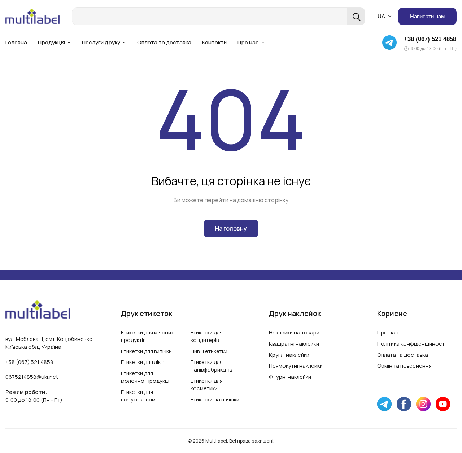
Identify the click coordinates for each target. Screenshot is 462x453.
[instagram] (423, 404)
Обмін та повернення (404, 365)
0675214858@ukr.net (31, 377)
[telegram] (384, 404)
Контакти (214, 42)
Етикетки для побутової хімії (139, 395)
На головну (231, 228)
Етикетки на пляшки (215, 399)
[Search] (356, 16)
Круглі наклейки (289, 355)
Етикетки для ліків (142, 362)
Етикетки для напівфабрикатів (211, 365)
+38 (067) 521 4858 (430, 39)
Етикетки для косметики (207, 384)
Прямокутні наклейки (296, 365)
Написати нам (427, 16)
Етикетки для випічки (146, 351)
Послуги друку (101, 42)
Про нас (248, 42)
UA (381, 16)
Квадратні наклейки (294, 343)
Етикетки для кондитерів (207, 336)
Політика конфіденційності (411, 343)
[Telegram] (389, 42)
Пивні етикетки (209, 351)
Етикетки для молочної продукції (145, 377)
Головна (16, 42)
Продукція (51, 42)
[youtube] (443, 404)
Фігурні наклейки (290, 377)
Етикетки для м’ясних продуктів (147, 336)
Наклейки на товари (294, 332)
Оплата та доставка (164, 42)
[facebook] (404, 404)
